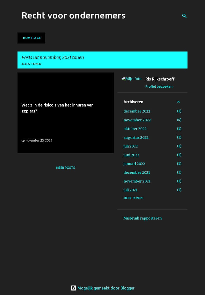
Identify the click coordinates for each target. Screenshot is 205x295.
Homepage (32, 38)
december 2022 (137, 111)
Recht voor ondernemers (74, 15)
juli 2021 (131, 190)
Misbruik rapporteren (143, 218)
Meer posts (65, 167)
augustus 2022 (136, 137)
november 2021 (137, 181)
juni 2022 (131, 155)
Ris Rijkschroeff (160, 79)
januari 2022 (134, 164)
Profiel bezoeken (159, 86)
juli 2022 (131, 146)
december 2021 (137, 172)
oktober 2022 (135, 128)
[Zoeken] (185, 16)
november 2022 (137, 120)
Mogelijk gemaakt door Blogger (105, 288)
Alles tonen (31, 64)
